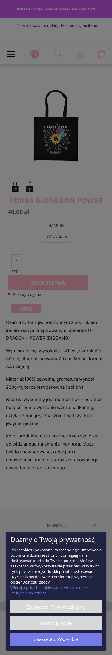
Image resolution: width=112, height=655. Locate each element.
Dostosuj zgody (56, 623)
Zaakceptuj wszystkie (56, 639)
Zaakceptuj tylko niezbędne (56, 607)
